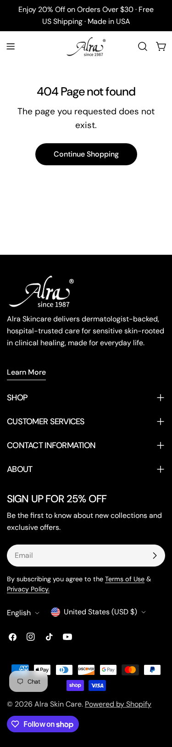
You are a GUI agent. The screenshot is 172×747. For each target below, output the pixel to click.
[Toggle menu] (10, 46)
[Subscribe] (154, 555)
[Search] (142, 46)
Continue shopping (86, 154)
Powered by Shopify (118, 704)
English (19, 613)
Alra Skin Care (58, 704)
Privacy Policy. (28, 589)
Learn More (26, 372)
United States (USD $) (100, 612)
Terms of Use (124, 579)
